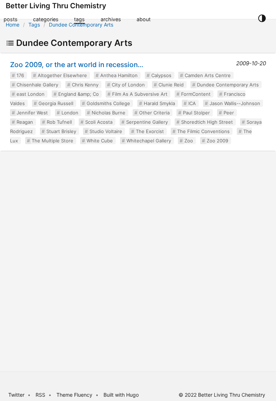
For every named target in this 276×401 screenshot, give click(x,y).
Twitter (16, 395)
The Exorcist (150, 131)
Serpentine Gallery (147, 122)
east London (31, 94)
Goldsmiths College (108, 103)
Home (12, 25)
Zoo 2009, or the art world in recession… (76, 64)
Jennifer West (32, 112)
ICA (192, 103)
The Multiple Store (52, 140)
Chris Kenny (85, 85)
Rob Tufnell (59, 122)
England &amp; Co (78, 94)
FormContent (196, 94)
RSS (40, 395)
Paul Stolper (196, 112)
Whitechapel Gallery (148, 140)
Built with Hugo (121, 395)
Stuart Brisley (61, 131)
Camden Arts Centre (208, 75)
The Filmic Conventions (203, 131)
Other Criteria (154, 112)
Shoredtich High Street (207, 122)
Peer (229, 112)
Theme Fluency (75, 395)
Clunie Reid (171, 85)
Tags (34, 25)
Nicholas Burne (108, 112)
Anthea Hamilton (119, 75)
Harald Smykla (159, 103)
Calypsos (161, 75)
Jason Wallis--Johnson (235, 103)
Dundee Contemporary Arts (81, 25)
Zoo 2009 (217, 140)
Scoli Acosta (98, 122)
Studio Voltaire (105, 131)
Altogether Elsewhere (62, 75)
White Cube (100, 140)
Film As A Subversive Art (139, 94)
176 (20, 75)
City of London (128, 85)
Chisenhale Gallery (37, 85)
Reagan (25, 122)
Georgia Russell (55, 103)
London (69, 112)
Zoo (188, 140)
